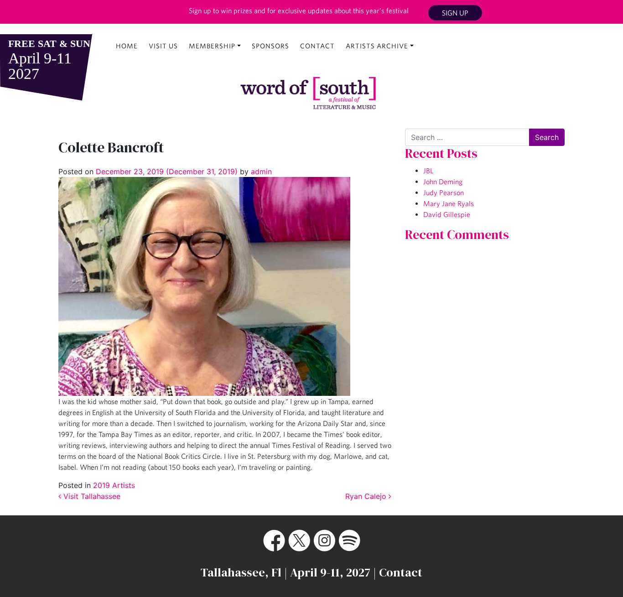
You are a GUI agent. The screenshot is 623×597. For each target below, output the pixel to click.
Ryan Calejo (367, 496)
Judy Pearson (443, 192)
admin (260, 171)
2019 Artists (114, 485)
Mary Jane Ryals (448, 203)
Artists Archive (377, 46)
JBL (428, 170)
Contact (317, 46)
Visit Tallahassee (90, 496)
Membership (212, 46)
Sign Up (455, 13)
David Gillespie (446, 214)
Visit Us (163, 46)
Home (127, 46)
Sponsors (270, 46)
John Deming (442, 181)
